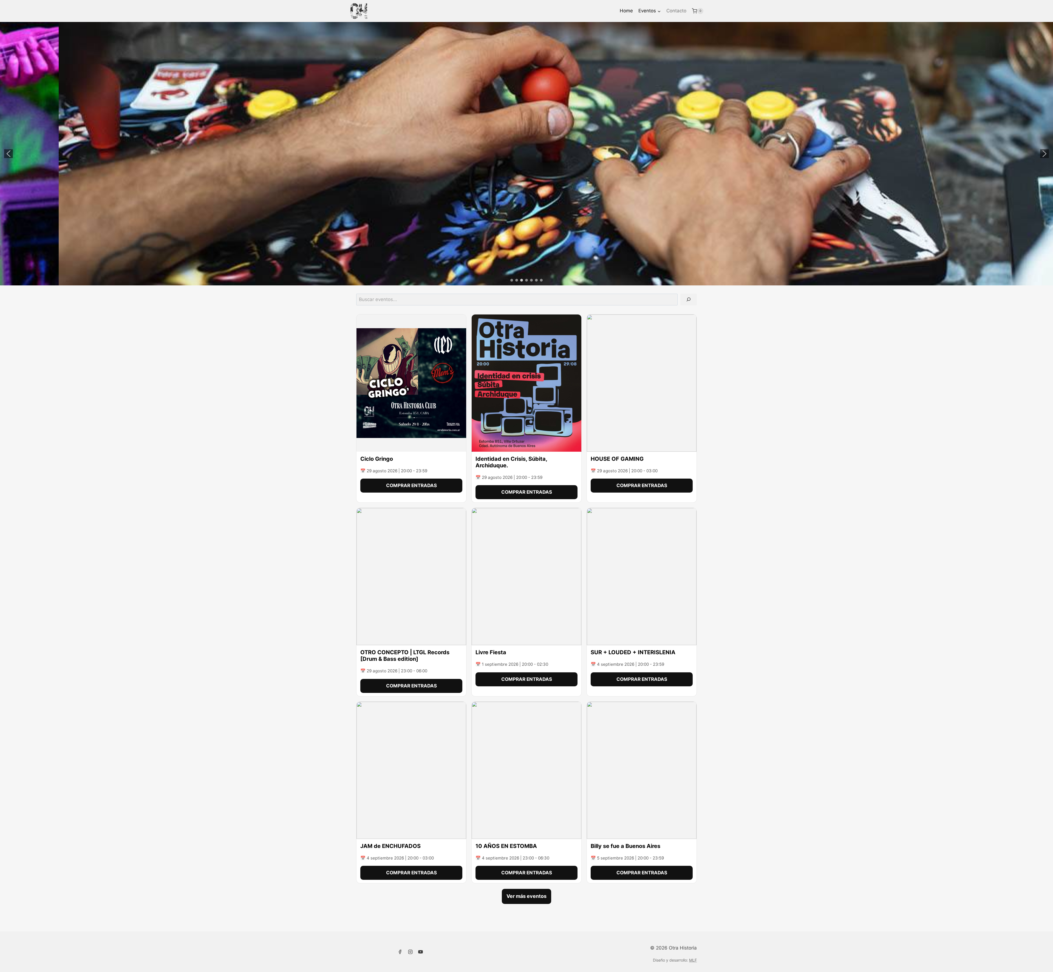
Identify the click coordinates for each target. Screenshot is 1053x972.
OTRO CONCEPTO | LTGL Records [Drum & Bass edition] (404, 655)
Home (626, 10)
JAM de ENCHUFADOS (390, 846)
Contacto (676, 10)
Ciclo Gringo (376, 459)
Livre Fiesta (490, 652)
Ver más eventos (526, 896)
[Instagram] (410, 951)
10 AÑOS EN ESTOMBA (506, 846)
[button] (8, 153)
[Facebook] (399, 951)
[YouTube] (420, 951)
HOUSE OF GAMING (617, 459)
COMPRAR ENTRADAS (411, 485)
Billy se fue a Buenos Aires (625, 846)
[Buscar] (688, 299)
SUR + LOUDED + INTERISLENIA (634, 652)
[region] (526, 153)
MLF (693, 960)
